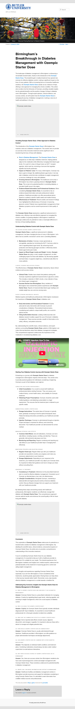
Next (67, 44)
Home (7, 41)
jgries (33, 683)
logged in (24, 692)
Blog (29, 683)
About (13, 41)
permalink (45, 683)
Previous (61, 44)
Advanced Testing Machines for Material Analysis (31, 41)
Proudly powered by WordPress (37, 702)
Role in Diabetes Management (28, 157)
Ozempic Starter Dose (31, 85)
